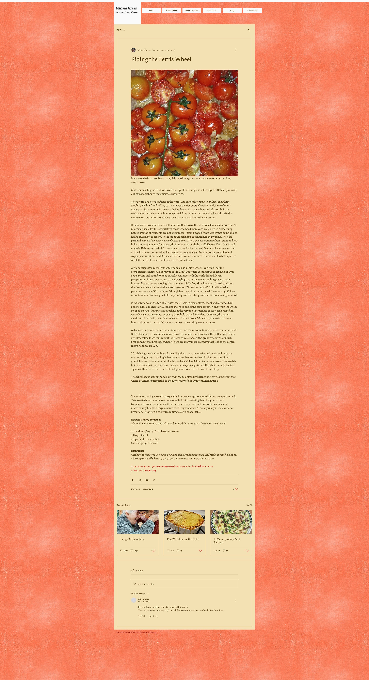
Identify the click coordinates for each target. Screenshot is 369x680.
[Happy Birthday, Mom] (138, 522)
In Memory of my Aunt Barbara (227, 540)
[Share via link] (153, 479)
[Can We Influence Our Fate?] (184, 522)
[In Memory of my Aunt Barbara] (231, 522)
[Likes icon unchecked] (140, 616)
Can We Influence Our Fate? (183, 539)
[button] (248, 30)
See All (249, 505)
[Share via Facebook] (132, 479)
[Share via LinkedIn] (146, 479)
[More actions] (236, 50)
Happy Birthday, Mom (132, 539)
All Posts (121, 30)
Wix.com (153, 632)
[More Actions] (236, 600)
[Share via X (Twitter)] (139, 479)
